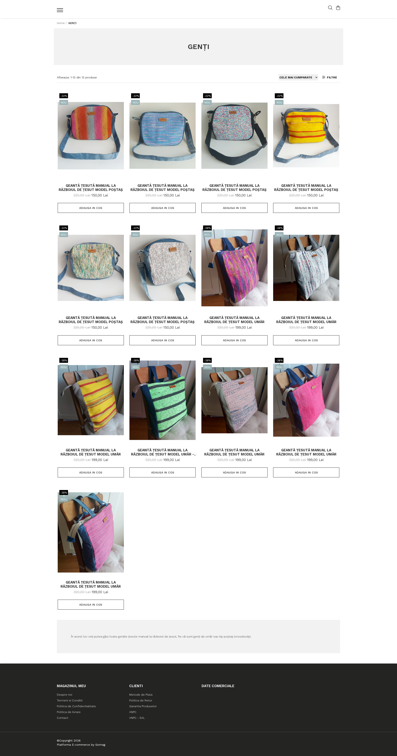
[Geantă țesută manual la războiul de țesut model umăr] (234, 268)
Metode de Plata (140, 694)
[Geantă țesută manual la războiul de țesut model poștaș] (91, 135)
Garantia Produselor (143, 706)
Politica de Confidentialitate (76, 706)
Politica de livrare (69, 712)
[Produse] (60, 11)
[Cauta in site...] (330, 8)
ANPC (132, 712)
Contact (62, 717)
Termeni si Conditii (70, 700)
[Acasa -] (198, 9)
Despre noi (64, 694)
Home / (62, 23)
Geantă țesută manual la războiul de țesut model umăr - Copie (162, 452)
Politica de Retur (140, 700)
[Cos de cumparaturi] (338, 8)
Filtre (331, 77)
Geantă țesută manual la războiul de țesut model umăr (234, 320)
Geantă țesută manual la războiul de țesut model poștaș (91, 187)
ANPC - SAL (137, 717)
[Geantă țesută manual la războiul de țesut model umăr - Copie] (162, 400)
